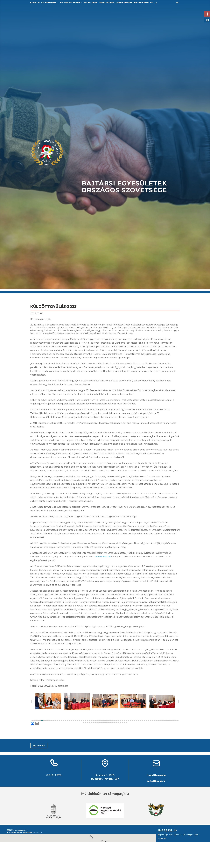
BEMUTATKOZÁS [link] (48, 3)
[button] (32, 720)
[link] (207, 14)
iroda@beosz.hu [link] (156, 775)
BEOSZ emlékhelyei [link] (143, 3)
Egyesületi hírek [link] (124, 3)
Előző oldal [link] (39, 745)
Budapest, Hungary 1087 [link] (105, 778)
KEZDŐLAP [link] (35, 3)
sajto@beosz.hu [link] (156, 781)
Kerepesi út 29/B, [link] (105, 775)
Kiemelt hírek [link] (90, 3)
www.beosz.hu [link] (103, 556)
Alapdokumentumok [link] (70, 3)
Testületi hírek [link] (106, 3)
